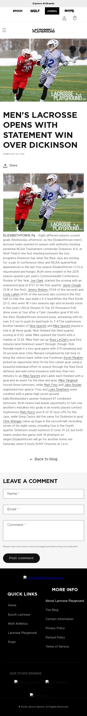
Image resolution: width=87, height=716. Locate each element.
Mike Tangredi (67, 380)
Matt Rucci (27, 412)
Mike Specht (61, 326)
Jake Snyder (73, 385)
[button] (4, 30)
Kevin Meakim (73, 357)
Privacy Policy (55, 628)
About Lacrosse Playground (65, 601)
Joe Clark (36, 280)
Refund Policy (55, 637)
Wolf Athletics (18, 623)
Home (12, 605)
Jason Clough (72, 285)
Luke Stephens (58, 389)
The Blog (52, 610)
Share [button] (13, 165)
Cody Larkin (11, 294)
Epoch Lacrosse (19, 614)
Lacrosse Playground (22, 633)
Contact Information (59, 619)
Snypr (12, 642)
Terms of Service (57, 646)
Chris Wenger (12, 421)
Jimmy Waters (38, 289)
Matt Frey (51, 385)
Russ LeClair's (59, 339)
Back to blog (46, 459)
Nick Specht (38, 326)
